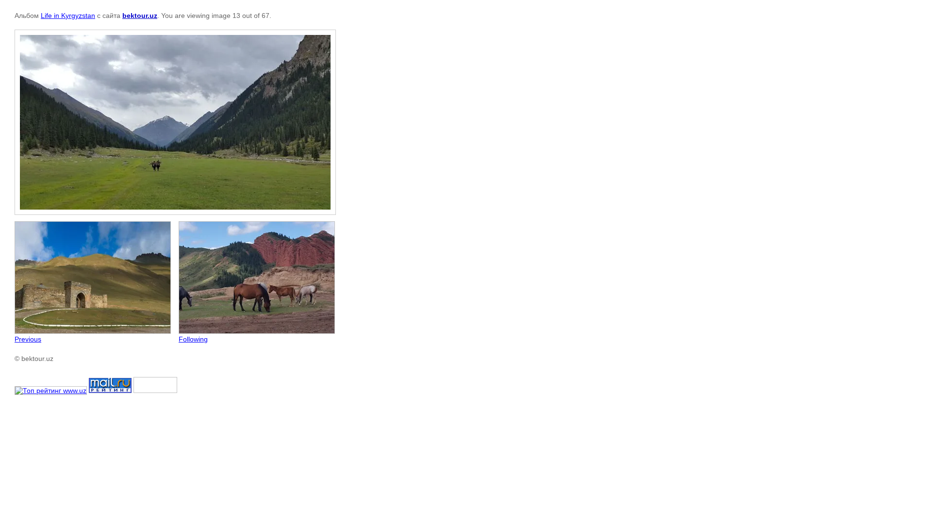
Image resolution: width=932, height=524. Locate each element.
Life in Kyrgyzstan (68, 15)
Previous (28, 339)
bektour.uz (139, 15)
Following (193, 339)
